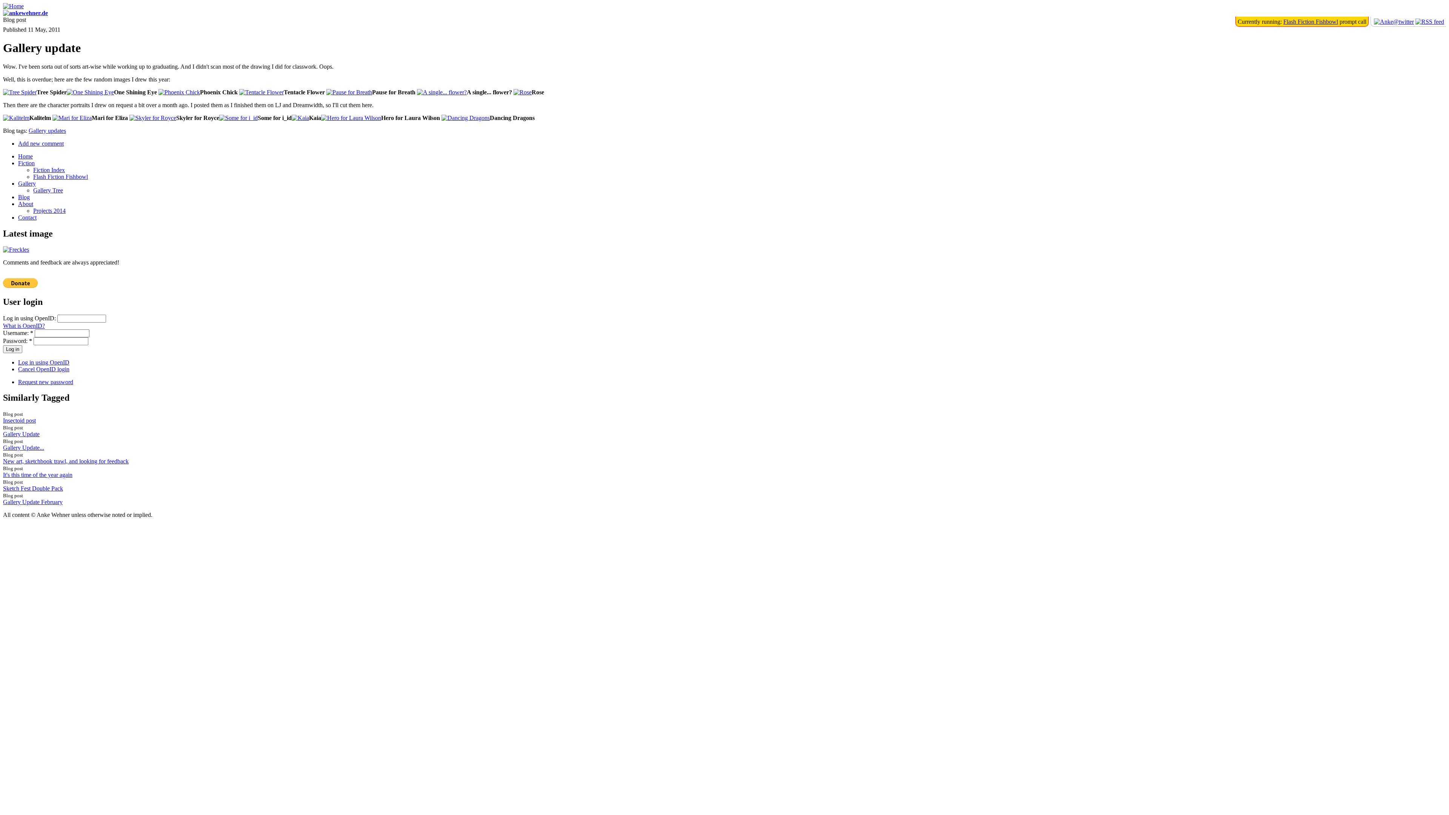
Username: (18, 333)
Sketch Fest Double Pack (33, 488)
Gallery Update (21, 434)
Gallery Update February (33, 502)
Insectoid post (19, 420)
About (25, 204)
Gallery (27, 183)
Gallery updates (47, 131)
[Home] (13, 6)
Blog (24, 197)
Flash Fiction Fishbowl (1310, 21)
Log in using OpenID (43, 362)
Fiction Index (49, 170)
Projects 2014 (49, 211)
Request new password (45, 382)
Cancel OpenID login (43, 369)
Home (25, 156)
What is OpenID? (24, 326)
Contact (27, 217)
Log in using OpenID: (30, 318)
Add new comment (41, 143)
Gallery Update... (23, 447)
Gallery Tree (48, 190)
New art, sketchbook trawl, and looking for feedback (66, 461)
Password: (17, 341)
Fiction (26, 163)
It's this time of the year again (37, 475)
